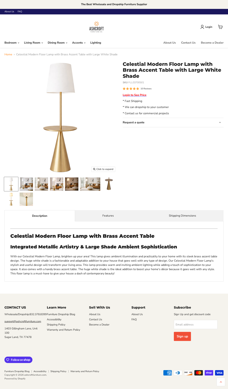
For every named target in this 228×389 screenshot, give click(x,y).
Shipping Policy (56, 324)
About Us (9, 11)
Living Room (32, 43)
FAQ (20, 11)
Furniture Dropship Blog (61, 314)
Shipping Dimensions (182, 216)
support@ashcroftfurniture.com (22, 321)
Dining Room (56, 43)
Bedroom (10, 43)
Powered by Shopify (14, 378)
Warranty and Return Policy (63, 330)
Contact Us (188, 43)
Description (39, 216)
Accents (78, 43)
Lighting (95, 43)
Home (8, 54)
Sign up (182, 336)
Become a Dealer (212, 43)
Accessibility (54, 319)
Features (108, 216)
